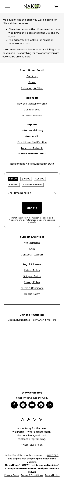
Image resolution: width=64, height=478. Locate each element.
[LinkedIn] (49, 405)
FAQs (32, 248)
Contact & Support (32, 254)
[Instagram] (23, 405)
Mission (32, 82)
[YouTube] (32, 405)
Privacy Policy (32, 282)
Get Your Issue (32, 109)
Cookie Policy (32, 294)
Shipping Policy (32, 276)
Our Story (32, 76)
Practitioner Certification (32, 142)
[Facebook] (14, 405)
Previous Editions (32, 115)
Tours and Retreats (32, 148)
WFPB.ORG (52, 455)
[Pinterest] (41, 405)
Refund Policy (32, 270)
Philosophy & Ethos (32, 88)
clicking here (52, 49)
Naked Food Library (32, 130)
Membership (32, 136)
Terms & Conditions (32, 288)
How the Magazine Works (32, 103)
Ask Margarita (32, 242)
